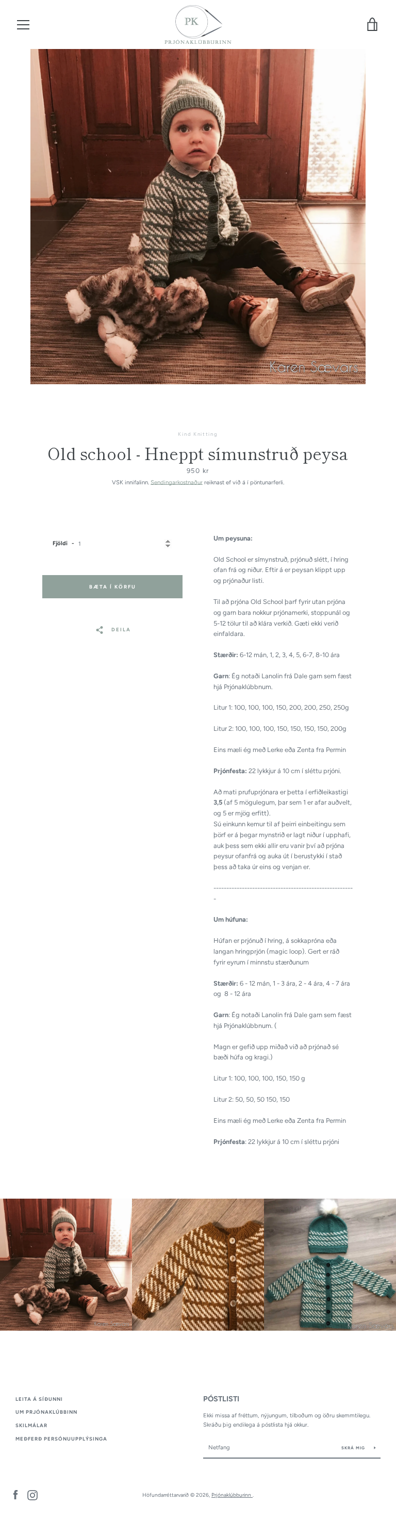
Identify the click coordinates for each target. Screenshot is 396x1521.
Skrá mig (354, 1447)
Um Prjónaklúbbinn (46, 1412)
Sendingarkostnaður (177, 482)
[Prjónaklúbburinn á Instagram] (32, 1494)
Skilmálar (31, 1425)
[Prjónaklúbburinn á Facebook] (15, 1494)
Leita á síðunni (39, 1399)
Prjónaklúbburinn (232, 1495)
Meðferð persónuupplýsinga (61, 1439)
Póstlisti (221, 1398)
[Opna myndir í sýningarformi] (198, 216)
